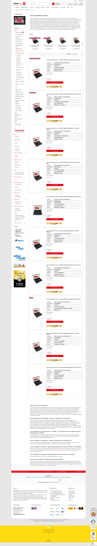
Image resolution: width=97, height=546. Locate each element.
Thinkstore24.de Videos (54, 500)
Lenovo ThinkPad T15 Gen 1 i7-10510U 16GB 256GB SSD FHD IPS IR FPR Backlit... (63, 299)
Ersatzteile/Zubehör (60, 450)
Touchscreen (16, 187)
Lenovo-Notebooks (36, 490)
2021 (16, 142)
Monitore (16, 116)
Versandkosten (45, 519)
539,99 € (22, 131)
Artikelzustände (53, 496)
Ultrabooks (15, 500)
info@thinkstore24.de (19, 514)
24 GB (16, 155)
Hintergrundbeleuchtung (18, 206)
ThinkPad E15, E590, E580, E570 (19, 82)
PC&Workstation (17, 115)
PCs (41, 490)
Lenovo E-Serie (18, 98)
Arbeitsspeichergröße (18, 153)
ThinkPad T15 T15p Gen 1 (20, 53)
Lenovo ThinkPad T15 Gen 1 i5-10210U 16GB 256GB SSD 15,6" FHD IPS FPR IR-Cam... (63, 163)
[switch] (93, 539)
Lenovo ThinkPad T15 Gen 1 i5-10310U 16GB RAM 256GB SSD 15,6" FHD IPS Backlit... (62, 334)
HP (16, 87)
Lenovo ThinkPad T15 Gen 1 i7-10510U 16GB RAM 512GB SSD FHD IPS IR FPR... (63, 60)
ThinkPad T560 (18, 60)
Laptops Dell (17, 103)
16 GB (16, 156)
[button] (54, 87)
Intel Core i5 (17, 150)
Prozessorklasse (17, 146)
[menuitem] (80, 1)
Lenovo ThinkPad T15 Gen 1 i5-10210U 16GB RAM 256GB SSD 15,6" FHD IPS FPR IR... (63, 95)
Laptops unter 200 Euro (19, 96)
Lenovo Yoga (17, 38)
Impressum (71, 500)
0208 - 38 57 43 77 (17, 509)
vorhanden (17, 195)
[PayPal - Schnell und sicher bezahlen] (19, 240)
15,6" (16, 179)
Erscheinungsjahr (17, 139)
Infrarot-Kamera (17, 199)
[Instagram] (35, 508)
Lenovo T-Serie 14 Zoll (19, 34)
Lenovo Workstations (19, 39)
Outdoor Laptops (18, 108)
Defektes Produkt (72, 493)
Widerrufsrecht (72, 496)
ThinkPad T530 (18, 65)
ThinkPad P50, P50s (19, 76)
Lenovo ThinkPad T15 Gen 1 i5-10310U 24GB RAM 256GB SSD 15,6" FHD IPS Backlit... (62, 129)
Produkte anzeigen (17, 222)
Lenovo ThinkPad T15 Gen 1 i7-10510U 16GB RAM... (35, 46)
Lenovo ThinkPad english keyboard (20, 101)
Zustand (15, 212)
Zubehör (22, 500)
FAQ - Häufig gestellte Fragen (55, 492)
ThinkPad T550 (18, 62)
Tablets (15, 113)
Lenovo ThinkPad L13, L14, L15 (19, 46)
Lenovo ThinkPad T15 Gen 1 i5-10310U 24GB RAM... (62, 46)
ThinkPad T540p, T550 (19, 63)
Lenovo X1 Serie (18, 36)
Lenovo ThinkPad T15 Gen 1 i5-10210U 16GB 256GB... (76, 46)
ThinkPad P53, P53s (19, 69)
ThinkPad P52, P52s (19, 72)
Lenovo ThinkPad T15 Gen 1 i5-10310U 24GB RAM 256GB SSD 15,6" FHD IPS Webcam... (62, 231)
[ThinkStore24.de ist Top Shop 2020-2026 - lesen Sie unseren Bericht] (93, 512)
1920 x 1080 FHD (18, 184)
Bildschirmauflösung (18, 182)
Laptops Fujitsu (18, 106)
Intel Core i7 (17, 148)
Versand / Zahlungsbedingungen (56, 493)
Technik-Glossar (72, 492)
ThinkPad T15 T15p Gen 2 (20, 51)
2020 (16, 143)
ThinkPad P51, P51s (19, 74)
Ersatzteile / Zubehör (18, 118)
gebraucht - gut (18, 219)
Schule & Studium (17, 124)
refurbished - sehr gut (19, 218)
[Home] (14, 7)
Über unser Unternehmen (55, 497)
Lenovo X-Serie (18, 41)
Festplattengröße (17, 165)
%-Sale (15, 122)
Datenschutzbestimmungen (44, 482)
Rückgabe (71, 494)
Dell (16, 85)
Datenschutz (71, 497)
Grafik (15, 170)
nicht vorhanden (18, 190)
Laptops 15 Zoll (18, 48)
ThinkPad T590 (18, 55)
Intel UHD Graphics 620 (19, 172)
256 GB (16, 167)
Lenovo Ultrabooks (18, 43)
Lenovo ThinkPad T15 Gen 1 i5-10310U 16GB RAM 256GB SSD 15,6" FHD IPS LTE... (64, 367)
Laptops (15, 30)
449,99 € (18, 131)
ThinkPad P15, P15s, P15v (20, 67)
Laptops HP (17, 105)
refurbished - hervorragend (20, 216)
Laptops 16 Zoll (18, 89)
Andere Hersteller (18, 110)
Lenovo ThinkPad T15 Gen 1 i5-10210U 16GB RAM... (49, 46)
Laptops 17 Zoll (18, 91)
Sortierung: (69, 54)
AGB (69, 498)
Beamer (15, 120)
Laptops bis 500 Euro (19, 92)
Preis (15, 128)
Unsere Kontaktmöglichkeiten (56, 490)
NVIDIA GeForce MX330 (19, 174)
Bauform (15, 134)
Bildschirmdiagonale (17, 177)
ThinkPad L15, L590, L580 (20, 77)
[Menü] (95, 532)
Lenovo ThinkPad (19, 32)
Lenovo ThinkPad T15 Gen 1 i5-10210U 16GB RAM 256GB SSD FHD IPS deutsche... (64, 196)
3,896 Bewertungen (48, 541)
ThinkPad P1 (18, 70)
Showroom (52, 498)
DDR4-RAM (17, 162)
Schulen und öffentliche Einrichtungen (57, 494)
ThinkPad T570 (18, 58)
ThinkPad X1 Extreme (19, 50)
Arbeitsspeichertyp (17, 159)
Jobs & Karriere (72, 490)
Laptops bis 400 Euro (19, 94)
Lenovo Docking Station (37, 451)
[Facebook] (33, 508)
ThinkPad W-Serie (19, 79)
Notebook (17, 136)
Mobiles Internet (17, 192)
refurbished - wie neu (19, 215)
